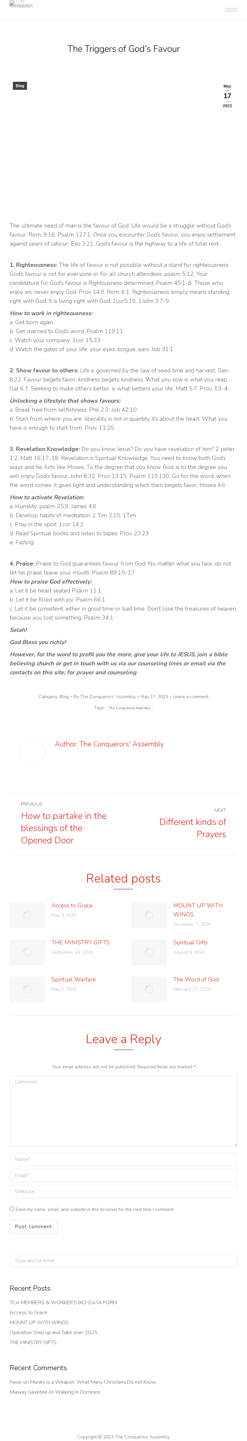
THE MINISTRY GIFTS (80, 942)
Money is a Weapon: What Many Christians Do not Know (93, 1382)
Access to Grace (72, 905)
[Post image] (27, 915)
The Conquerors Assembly (129, 708)
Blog (20, 86)
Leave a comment (190, 697)
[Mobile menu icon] (230, 10)
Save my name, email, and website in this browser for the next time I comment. (94, 1209)
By (105, 697)
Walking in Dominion (77, 1392)
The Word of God (196, 979)
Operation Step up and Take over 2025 (53, 1332)
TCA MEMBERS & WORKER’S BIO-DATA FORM (63, 1302)
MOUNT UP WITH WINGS (198, 910)
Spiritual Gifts (190, 942)
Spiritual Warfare (73, 979)
